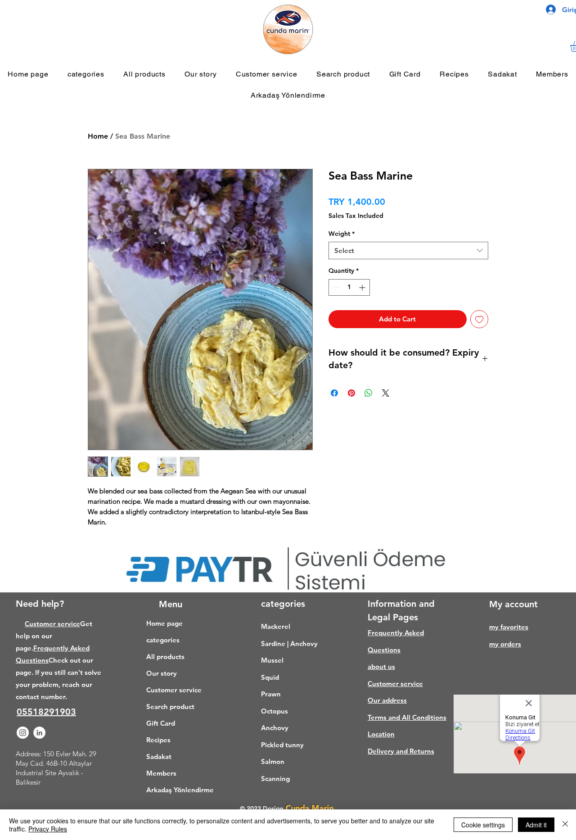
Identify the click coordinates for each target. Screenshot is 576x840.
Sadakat (158, 756)
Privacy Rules (47, 828)
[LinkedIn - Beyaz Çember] (39, 733)
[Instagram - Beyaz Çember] (23, 733)
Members (161, 773)
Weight (341, 234)
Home (98, 136)
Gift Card (160, 723)
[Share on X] (385, 393)
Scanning (275, 778)
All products (165, 656)
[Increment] (363, 287)
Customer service (52, 623)
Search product (170, 706)
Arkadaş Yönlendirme (175, 790)
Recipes (158, 740)
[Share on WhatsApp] (368, 393)
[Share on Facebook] (334, 393)
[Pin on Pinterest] (351, 393)
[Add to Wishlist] (479, 319)
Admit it (536, 824)
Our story (161, 673)
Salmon (272, 761)
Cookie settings (483, 824)
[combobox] (408, 250)
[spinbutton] (349, 287)
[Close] (565, 825)
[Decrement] (335, 287)
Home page (164, 623)
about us (381, 666)
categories (163, 640)
